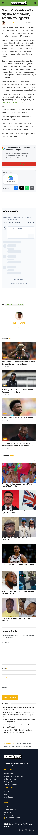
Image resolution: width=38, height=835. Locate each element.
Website (4, 687)
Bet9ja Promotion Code (12, 779)
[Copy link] (32, 188)
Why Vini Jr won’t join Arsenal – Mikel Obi (17, 418)
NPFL (5, 794)
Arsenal (9, 304)
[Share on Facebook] (16, 188)
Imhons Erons (12, 23)
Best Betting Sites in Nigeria (13, 776)
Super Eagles (8, 797)
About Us (7, 807)
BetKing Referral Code (11, 782)
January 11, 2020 (25, 23)
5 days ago (6, 394)
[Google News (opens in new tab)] (10, 179)
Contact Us (8, 812)
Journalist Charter (10, 809)
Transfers (7, 800)
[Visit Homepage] (19, 3)
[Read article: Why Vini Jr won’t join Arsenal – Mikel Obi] (19, 407)
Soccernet (7, 744)
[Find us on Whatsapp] (19, 830)
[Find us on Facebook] (22, 830)
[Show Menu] (3, 3)
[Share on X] (21, 188)
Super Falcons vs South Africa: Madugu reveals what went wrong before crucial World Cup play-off (19, 714)
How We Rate (8, 774)
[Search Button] (35, 3)
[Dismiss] (34, 147)
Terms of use (8, 815)
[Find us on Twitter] (26, 830)
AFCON (6, 792)
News (5, 357)
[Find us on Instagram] (30, 830)
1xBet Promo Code (10, 784)
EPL (13, 744)
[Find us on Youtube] (33, 830)
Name (4, 668)
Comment (6, 642)
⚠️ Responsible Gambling (13, 818)
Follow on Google (19, 164)
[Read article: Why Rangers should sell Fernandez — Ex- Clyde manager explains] (19, 378)
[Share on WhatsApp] (27, 188)
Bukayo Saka (18, 304)
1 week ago (6, 420)
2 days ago (6, 366)
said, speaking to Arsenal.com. (13, 102)
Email (4, 678)
